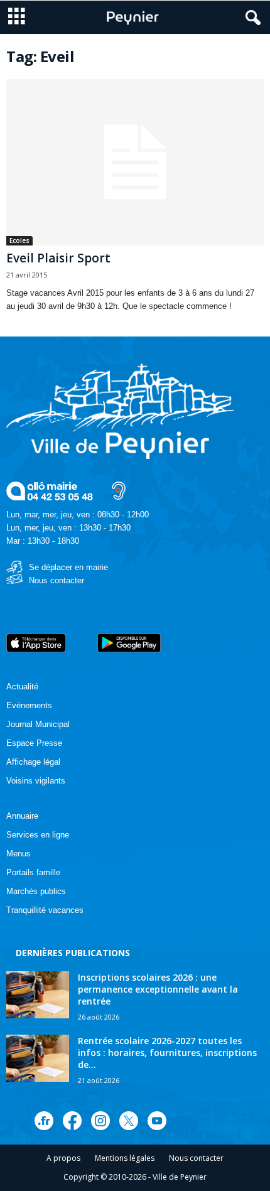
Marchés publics (36, 891)
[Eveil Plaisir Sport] (135, 162)
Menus (18, 853)
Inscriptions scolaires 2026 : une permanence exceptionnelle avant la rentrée (158, 989)
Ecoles (19, 240)
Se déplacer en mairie (68, 567)
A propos (63, 1158)
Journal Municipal (38, 724)
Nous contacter (56, 580)
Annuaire (22, 816)
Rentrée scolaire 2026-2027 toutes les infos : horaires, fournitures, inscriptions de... (167, 1052)
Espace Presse (34, 743)
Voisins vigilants (35, 780)
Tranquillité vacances (45, 910)
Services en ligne (37, 834)
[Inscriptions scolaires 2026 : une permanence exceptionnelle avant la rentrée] (37, 994)
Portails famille (33, 872)
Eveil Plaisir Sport (58, 258)
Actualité (22, 686)
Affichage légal (33, 762)
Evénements (29, 705)
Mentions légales (124, 1158)
